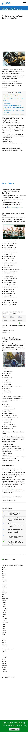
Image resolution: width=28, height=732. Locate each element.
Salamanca (4, 647)
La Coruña (4, 618)
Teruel (3, 659)
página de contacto (16, 489)
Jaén (3, 616)
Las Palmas (5, 622)
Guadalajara (5, 608)
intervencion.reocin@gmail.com (14, 207)
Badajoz (4, 580)
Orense (4, 641)
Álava (3, 567)
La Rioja (4, 620)
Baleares (4, 582)
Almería (4, 573)
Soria (3, 655)
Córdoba (4, 600)
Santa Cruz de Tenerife (8, 649)
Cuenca (4, 602)
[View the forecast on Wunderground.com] (22, 323)
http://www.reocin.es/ (11, 206)
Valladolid (4, 665)
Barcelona (4, 584)
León (3, 624)
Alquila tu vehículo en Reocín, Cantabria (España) (12, 17)
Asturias (4, 576)
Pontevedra (5, 645)
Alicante (4, 571)
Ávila (3, 578)
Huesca (4, 614)
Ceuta (3, 596)
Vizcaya (4, 667)
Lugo (3, 628)
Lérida (3, 626)
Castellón (4, 594)
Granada (4, 606)
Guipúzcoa (4, 610)
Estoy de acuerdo (14, 729)
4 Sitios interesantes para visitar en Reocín (12, 105)
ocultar (19, 92)
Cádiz (3, 590)
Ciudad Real (5, 598)
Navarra (4, 638)
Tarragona (4, 657)
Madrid (4, 630)
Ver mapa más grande (8, 183)
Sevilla (3, 653)
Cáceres (4, 588)
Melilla (3, 634)
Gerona (4, 604)
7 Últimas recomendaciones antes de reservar (13, 114)
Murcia (3, 636)
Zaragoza (4, 671)
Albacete (4, 569)
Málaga (4, 632)
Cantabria (13, 8)
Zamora (4, 669)
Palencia (4, 643)
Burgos (4, 586)
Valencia (4, 663)
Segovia (4, 651)
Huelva (4, 612)
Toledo (4, 661)
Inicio (9, 8)
